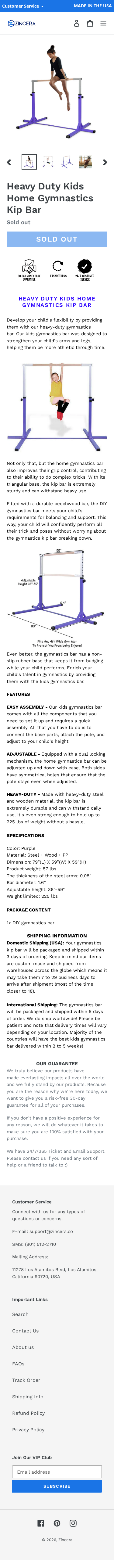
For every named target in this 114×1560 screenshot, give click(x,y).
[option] (29, 162)
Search (20, 1314)
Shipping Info (27, 1397)
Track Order (26, 1380)
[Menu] (103, 23)
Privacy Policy (28, 1429)
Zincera (65, 1539)
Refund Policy (28, 1413)
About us (23, 1347)
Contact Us (25, 1331)
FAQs (18, 1364)
